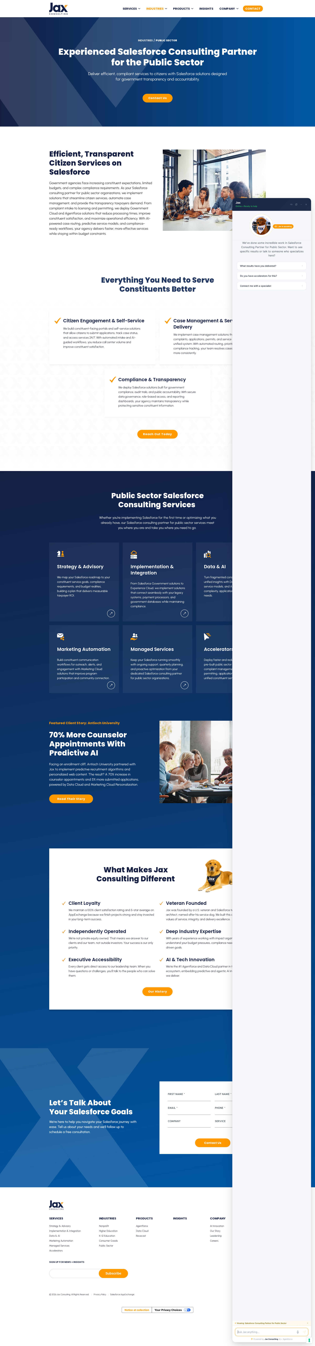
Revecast (141, 1235)
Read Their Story (71, 799)
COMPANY (227, 9)
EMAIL (173, 1107)
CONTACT (253, 9)
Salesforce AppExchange (122, 1294)
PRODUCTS (181, 9)
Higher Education (108, 1230)
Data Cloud (142, 1230)
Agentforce (142, 1226)
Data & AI (54, 1235)
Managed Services (59, 1245)
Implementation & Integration (65, 1230)
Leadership (216, 1235)
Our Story (215, 1230)
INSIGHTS (206, 9)
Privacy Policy (100, 1294)
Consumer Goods (108, 1240)
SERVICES (130, 9)
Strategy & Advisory (60, 1226)
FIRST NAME (176, 1094)
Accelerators (56, 1250)
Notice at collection (137, 1310)
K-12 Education (107, 1235)
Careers (214, 1240)
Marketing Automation (61, 1240)
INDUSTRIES (155, 9)
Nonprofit (104, 1226)
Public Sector (106, 1245)
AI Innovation (217, 1226)
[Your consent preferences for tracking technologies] (309, 1340)
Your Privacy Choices (168, 1310)
